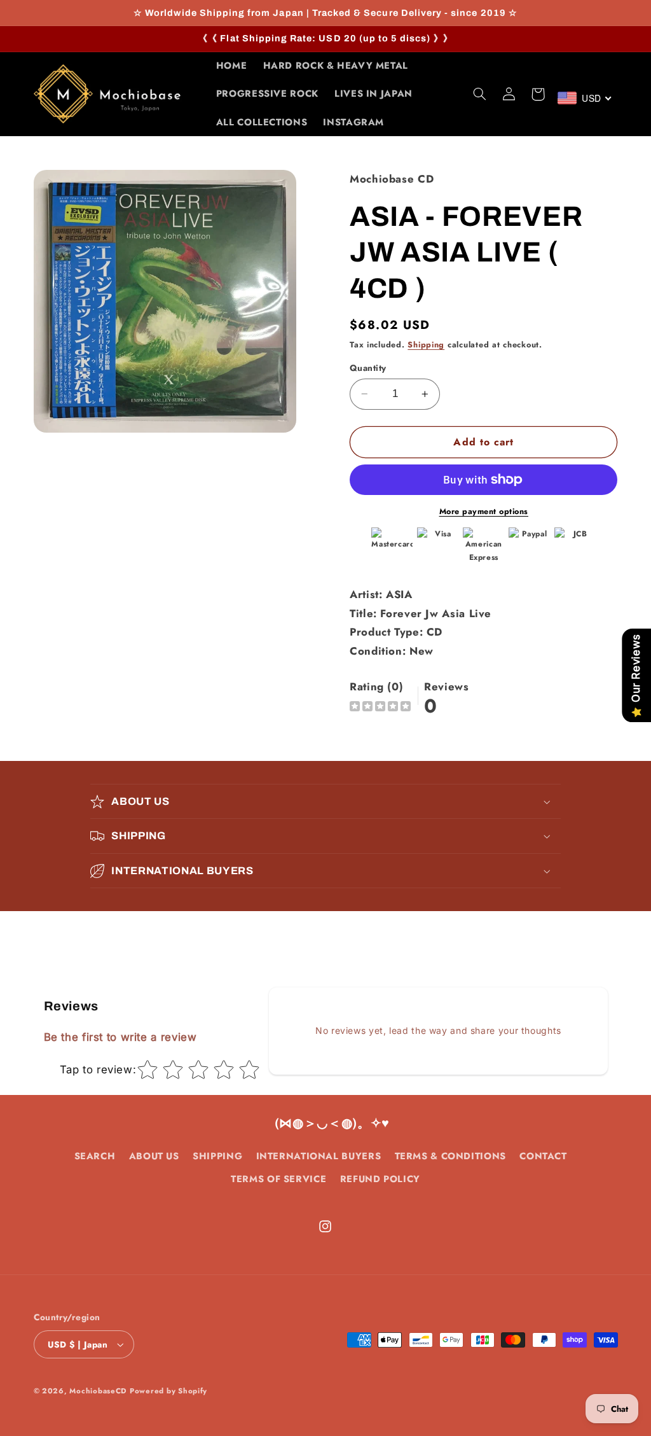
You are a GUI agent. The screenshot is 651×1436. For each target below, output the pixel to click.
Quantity (368, 367)
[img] (380, 708)
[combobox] (585, 98)
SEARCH (95, 1156)
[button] (479, 94)
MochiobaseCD (98, 1391)
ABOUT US (154, 1156)
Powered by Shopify (168, 1391)
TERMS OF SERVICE (278, 1179)
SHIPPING (217, 1156)
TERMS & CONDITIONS (450, 1156)
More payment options (484, 511)
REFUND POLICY (380, 1179)
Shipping (426, 345)
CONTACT (542, 1156)
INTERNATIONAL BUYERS (318, 1156)
